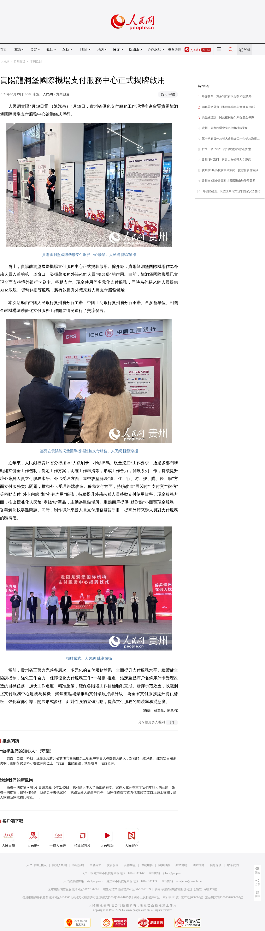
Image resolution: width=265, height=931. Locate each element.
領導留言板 (82, 845)
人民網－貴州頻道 (56, 94)
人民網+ (33, 845)
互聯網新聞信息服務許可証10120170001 (73, 889)
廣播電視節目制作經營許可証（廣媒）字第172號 (186, 889)
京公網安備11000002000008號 (224, 897)
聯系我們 (233, 865)
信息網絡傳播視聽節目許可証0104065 (46, 897)
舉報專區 (174, 49)
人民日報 (8, 845)
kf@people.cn (95, 881)
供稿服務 (147, 865)
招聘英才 (95, 865)
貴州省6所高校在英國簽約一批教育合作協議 (230, 170)
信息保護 (216, 865)
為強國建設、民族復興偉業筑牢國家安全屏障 (231, 191)
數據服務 (164, 865)
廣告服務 (112, 865)
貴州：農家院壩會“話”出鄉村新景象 (225, 128)
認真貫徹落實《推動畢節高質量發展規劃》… (231, 107)
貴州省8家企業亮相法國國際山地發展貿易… (230, 180)
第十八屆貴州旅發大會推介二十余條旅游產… (231, 138)
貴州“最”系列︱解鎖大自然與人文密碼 (226, 159)
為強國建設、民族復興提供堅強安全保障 (228, 117)
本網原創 (36, 61)
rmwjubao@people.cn (189, 881)
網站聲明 (181, 865)
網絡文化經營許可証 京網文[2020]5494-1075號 (101, 897)
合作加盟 (130, 865)
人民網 (5, 61)
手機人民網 (57, 845)
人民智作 (131, 845)
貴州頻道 (19, 61)
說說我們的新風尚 (16, 780)
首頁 (3, 49)
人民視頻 (107, 845)
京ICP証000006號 (192, 897)
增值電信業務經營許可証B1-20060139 (127, 889)
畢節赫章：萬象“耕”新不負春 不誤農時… (228, 96)
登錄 (247, 49)
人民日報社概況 (36, 865)
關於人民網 (59, 865)
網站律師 (198, 865)
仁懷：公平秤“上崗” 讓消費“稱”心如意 (226, 149)
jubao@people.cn (173, 873)
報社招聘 (78, 865)
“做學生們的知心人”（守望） (27, 751)
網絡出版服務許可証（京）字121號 (156, 897)
